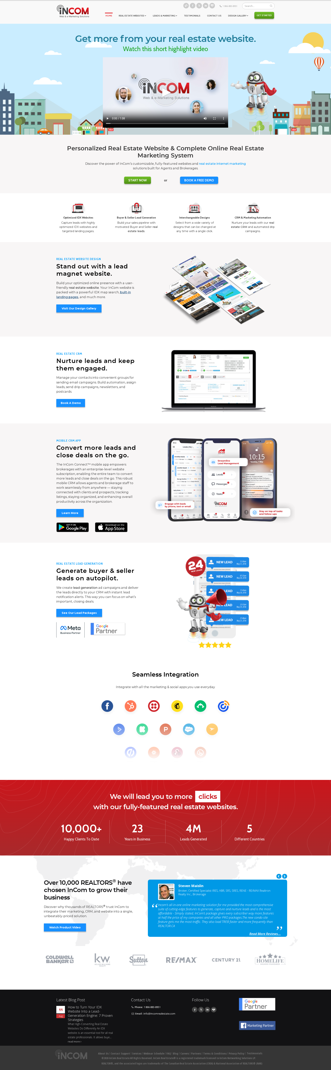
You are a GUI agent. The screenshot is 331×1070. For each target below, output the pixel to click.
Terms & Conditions (215, 1053)
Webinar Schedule (153, 1053)
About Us (103, 1053)
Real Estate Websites (131, 15)
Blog (186, 5)
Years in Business (137, 839)
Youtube (212, 5)
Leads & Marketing (164, 15)
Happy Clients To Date (81, 839)
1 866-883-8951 (230, 6)
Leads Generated (193, 839)
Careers (184, 1053)
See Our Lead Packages (79, 613)
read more (74, 1041)
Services (136, 1053)
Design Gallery (237, 15)
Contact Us (214, 15)
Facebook (192, 5)
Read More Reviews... (265, 933)
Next (284, 876)
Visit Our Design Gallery (79, 308)
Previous (278, 876)
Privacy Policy (236, 1053)
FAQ (168, 1053)
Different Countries (249, 839)
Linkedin (205, 5)
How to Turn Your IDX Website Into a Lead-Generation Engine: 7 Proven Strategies (90, 1013)
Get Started (264, 15)
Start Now (137, 180)
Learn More (70, 513)
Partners (196, 1053)
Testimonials (192, 15)
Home (109, 15)
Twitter (199, 5)
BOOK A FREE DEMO (199, 180)
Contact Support (120, 1053)
